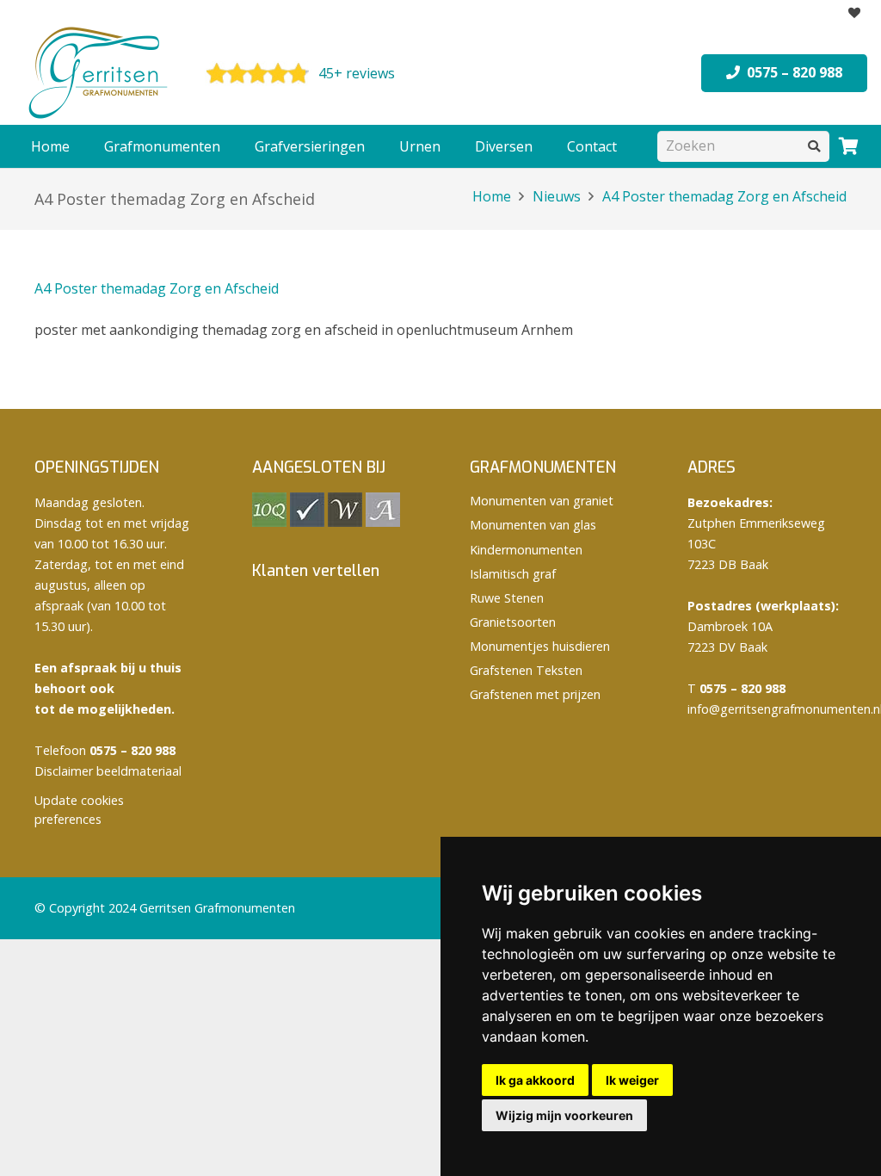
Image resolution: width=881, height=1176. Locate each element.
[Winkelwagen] (848, 146)
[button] (228, 146)
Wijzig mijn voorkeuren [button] (564, 1115)
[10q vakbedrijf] (269, 522)
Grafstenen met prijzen (535, 694)
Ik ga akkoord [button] (535, 1080)
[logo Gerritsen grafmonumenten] (100, 73)
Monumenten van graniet (541, 500)
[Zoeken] (814, 146)
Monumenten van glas (533, 525)
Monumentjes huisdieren (540, 646)
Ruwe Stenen (507, 598)
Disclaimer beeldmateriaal (108, 771)
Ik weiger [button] (632, 1080)
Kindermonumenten (526, 550)
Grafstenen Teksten (526, 670)
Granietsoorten (513, 622)
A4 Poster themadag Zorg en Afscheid (156, 288)
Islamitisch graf (513, 574)
